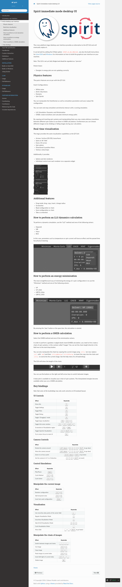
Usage (4, 78)
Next (95, 573)
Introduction (6, 15)
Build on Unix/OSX (7, 66)
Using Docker (6, 71)
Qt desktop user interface (9, 18)
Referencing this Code (8, 107)
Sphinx (43, 583)
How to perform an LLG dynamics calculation (13, 33)
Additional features (8, 30)
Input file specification (8, 47)
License (4, 98)
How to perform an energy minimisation (11, 38)
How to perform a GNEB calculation (14, 42)
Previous (39, 573)
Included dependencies (9, 109)
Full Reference (6, 81)
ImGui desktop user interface (10, 21)
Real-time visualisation (9, 27)
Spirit (15, 2)
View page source (94, 4)
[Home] (34, 4)
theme (53, 583)
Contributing (6, 101)
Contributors (6, 104)
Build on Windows (7, 68)
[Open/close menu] (1, 16)
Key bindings (7, 45)
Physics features (8, 24)
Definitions (5, 56)
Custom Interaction (8, 53)
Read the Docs (68, 583)
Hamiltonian (5, 50)
